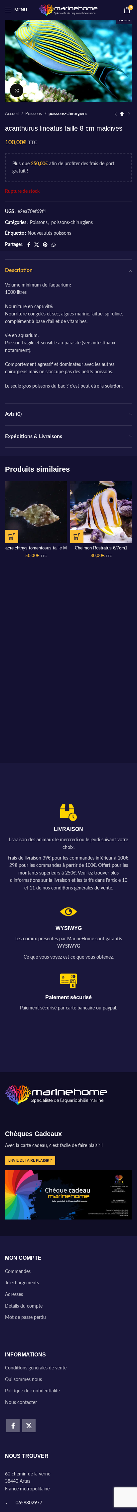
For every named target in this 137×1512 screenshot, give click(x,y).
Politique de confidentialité (32, 1391)
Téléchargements (22, 1283)
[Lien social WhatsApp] (54, 244)
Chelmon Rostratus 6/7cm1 (101, 548)
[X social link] (36, 244)
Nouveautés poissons (49, 233)
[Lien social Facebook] (28, 244)
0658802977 (28, 1503)
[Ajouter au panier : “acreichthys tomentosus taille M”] (11, 536)
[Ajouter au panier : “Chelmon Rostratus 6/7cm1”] (76, 536)
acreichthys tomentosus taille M (36, 548)
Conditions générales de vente (36, 1368)
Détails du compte (24, 1306)
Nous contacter (21, 1402)
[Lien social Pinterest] (45, 244)
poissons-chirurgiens (68, 113)
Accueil (12, 113)
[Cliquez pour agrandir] (16, 90)
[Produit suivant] (128, 114)
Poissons (34, 113)
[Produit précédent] (115, 114)
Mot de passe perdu (25, 1317)
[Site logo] (68, 10)
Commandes (18, 1271)
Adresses (14, 1294)
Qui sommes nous (23, 1379)
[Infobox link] (68, 848)
